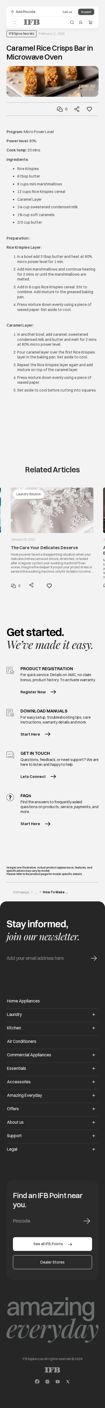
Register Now (33, 692)
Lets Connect (33, 776)
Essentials (16, 1068)
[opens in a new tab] (37, 1381)
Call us (67, 12)
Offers (13, 1108)
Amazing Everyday (24, 1095)
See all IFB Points (48, 1243)
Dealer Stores (52, 1262)
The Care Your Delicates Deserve (44, 547)
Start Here (30, 734)
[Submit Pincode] (86, 1221)
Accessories (19, 1081)
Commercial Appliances (29, 1054)
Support (86, 12)
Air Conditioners (21, 1041)
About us (15, 1122)
